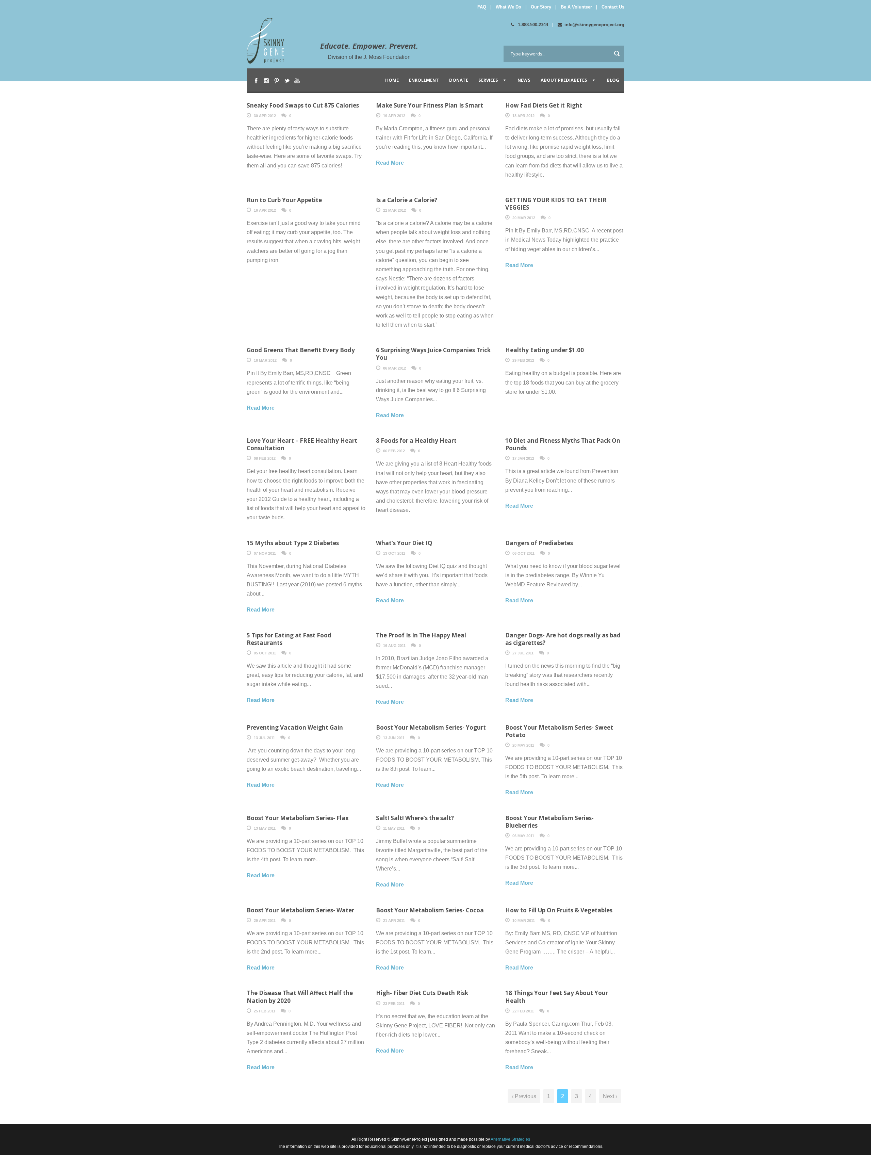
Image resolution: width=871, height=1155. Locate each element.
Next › (610, 1096)
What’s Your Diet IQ (404, 543)
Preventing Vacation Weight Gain (295, 727)
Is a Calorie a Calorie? (406, 200)
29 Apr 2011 (265, 920)
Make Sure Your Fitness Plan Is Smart (429, 105)
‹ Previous (524, 1096)
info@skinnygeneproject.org (594, 24)
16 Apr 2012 (265, 210)
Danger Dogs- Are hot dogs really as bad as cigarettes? (563, 639)
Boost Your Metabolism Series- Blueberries (549, 821)
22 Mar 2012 (394, 210)
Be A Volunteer (576, 7)
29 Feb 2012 (523, 360)
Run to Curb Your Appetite (284, 200)
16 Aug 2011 (394, 646)
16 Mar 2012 (265, 360)
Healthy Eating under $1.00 (544, 350)
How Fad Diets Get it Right (543, 105)
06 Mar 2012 (394, 368)
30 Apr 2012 (265, 116)
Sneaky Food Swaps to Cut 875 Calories (303, 105)
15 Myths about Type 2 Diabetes (293, 543)
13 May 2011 (265, 828)
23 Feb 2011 (394, 1004)
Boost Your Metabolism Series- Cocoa (430, 910)
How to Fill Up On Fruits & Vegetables (558, 910)
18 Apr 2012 (523, 116)
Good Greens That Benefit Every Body (301, 350)
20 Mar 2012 (523, 218)
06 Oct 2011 (523, 553)
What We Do (508, 7)
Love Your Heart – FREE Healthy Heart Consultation (302, 444)
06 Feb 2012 (394, 451)
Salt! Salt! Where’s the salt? (415, 818)
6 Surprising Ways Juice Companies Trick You (433, 353)
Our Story (541, 7)
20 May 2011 (523, 745)
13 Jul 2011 (264, 738)
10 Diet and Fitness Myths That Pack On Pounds (562, 444)
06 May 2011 (523, 836)
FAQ (481, 7)
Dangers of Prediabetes (539, 543)
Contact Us (613, 7)
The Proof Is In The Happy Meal (421, 635)
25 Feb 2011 (264, 1011)
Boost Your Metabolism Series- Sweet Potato (559, 731)
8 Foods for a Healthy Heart (416, 440)
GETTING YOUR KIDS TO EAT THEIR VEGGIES (556, 203)
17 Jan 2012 (523, 458)
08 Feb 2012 (265, 458)
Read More (390, 163)
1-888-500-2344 (532, 24)
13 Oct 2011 (394, 553)
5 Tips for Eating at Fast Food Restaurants (289, 639)
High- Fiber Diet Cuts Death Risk (422, 993)
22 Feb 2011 (523, 1011)
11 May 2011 (394, 828)
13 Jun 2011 (394, 738)
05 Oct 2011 (265, 653)
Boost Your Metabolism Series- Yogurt (431, 727)
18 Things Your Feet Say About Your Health (556, 996)
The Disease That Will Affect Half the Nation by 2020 (300, 996)
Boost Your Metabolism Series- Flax (298, 818)
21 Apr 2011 (394, 920)
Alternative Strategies (510, 1139)
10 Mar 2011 (523, 920)
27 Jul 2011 (522, 653)
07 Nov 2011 (265, 553)
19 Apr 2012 (394, 116)
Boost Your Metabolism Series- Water (300, 910)
